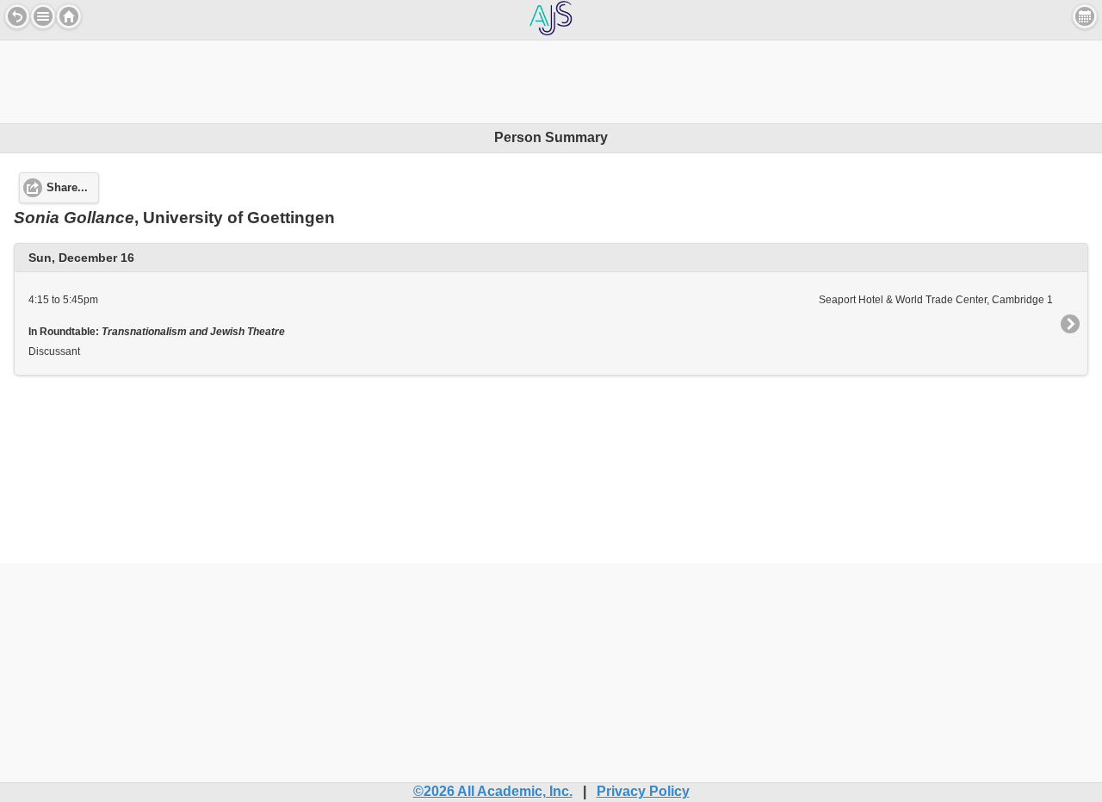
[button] (43, 16)
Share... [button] (67, 188)
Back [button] (17, 16)
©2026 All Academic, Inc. (493, 791)
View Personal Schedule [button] (1085, 16)
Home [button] (69, 16)
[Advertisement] (551, 79)
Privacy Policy (643, 791)
